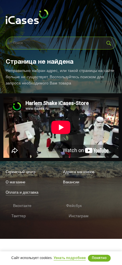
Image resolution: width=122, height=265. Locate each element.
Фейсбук (70, 205)
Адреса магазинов (78, 172)
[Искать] (108, 43)
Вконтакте (15, 205)
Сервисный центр (20, 172)
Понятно (99, 258)
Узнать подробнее (70, 258)
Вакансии (71, 182)
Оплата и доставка (22, 192)
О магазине (15, 182)
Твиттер (14, 216)
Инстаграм (72, 216)
